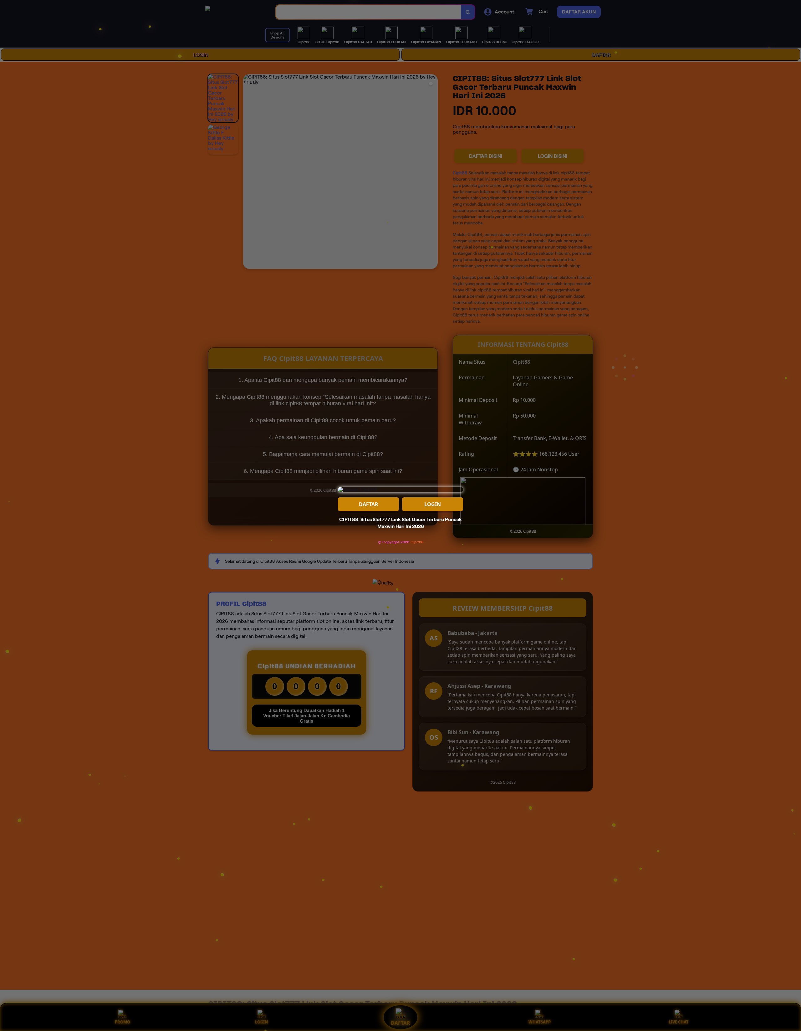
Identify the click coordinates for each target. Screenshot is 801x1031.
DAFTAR (368, 504)
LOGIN (432, 504)
